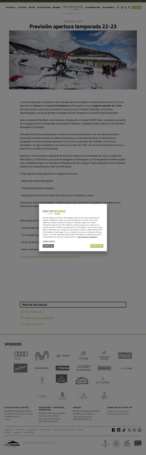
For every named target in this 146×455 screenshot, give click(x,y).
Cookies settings (49, 241)
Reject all (48, 246)
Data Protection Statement (87, 237)
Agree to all (96, 246)
